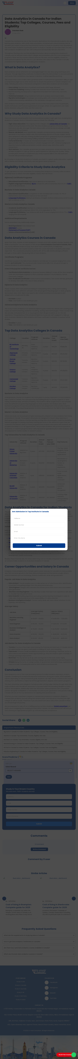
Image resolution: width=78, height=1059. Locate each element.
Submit (39, 546)
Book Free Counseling (66, 1055)
